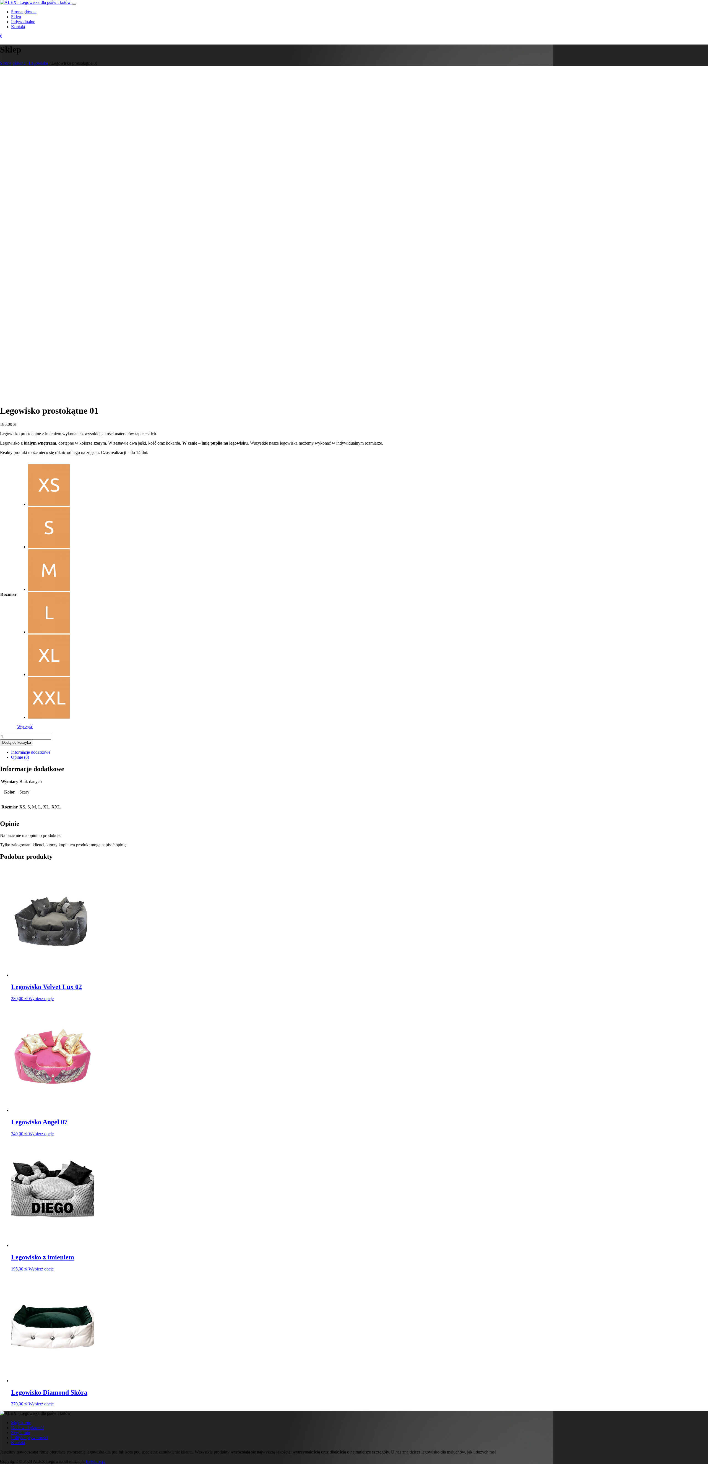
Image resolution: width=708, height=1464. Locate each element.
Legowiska (38, 63)
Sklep (16, 16)
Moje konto (21, 1422)
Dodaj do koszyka (16, 742)
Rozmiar (8, 594)
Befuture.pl (95, 1461)
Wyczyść (25, 726)
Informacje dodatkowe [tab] (30, 752)
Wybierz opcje (41, 998)
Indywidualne (23, 21)
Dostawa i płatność (27, 1427)
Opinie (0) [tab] (20, 757)
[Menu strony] (74, 4)
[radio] (49, 485)
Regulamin (20, 1432)
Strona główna (24, 11)
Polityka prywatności (29, 1437)
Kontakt (18, 26)
